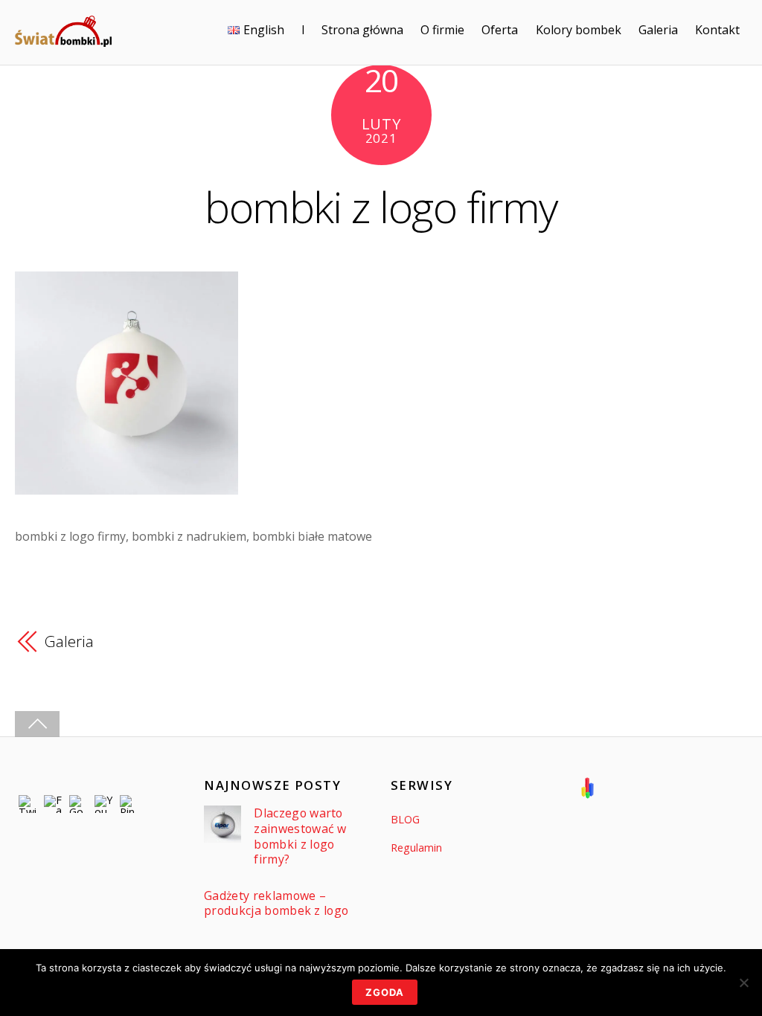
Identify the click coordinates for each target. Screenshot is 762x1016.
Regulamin (416, 847)
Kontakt (717, 30)
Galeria (658, 30)
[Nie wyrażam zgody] (743, 982)
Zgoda (384, 992)
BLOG (405, 819)
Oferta (499, 30)
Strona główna (362, 30)
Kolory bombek (578, 30)
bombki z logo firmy (381, 206)
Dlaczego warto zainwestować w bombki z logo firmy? (300, 836)
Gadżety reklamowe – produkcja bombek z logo (276, 903)
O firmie (442, 30)
